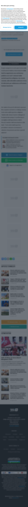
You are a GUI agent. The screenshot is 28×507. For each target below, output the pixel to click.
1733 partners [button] (10, 8)
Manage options (7, 27)
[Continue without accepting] (26, 1)
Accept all (20, 27)
